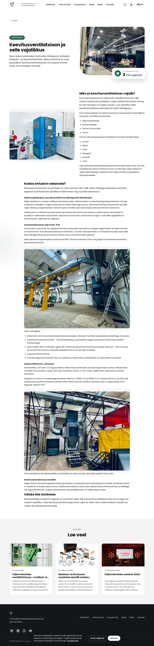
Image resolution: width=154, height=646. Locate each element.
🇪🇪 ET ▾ (140, 4)
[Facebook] (11, 631)
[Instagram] (24, 631)
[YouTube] (30, 631)
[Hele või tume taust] (131, 4)
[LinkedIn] (18, 631)
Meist (100, 4)
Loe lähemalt (72, 641)
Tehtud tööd (65, 4)
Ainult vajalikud (97, 638)
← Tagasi (13, 20)
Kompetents (80, 4)
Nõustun (114, 638)
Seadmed (50, 4)
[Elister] (11, 5)
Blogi (91, 4)
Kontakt (110, 4)
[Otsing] (125, 4)
